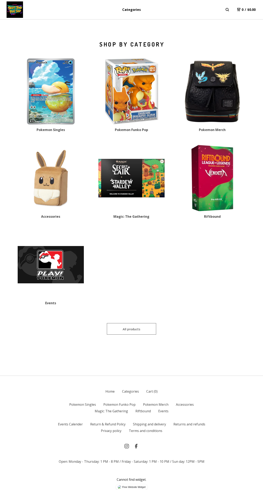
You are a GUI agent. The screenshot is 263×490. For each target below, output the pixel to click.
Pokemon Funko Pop (119, 404)
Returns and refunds (189, 424)
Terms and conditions (145, 430)
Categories (131, 9)
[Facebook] (136, 446)
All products (131, 329)
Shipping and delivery (149, 424)
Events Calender (70, 424)
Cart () (152, 391)
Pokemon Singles (82, 404)
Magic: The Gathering (111, 411)
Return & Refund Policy (108, 424)
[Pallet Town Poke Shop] (15, 9)
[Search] (227, 9)
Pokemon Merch (155, 404)
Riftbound (143, 411)
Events (163, 411)
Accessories (185, 404)
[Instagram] (127, 446)
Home (110, 391)
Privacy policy (111, 430)
